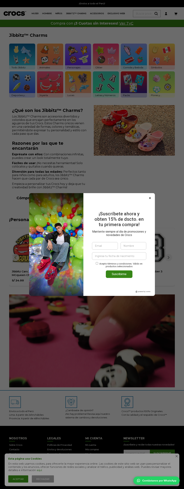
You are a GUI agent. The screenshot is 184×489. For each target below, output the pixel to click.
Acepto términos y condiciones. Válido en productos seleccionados (120, 265)
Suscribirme (119, 274)
